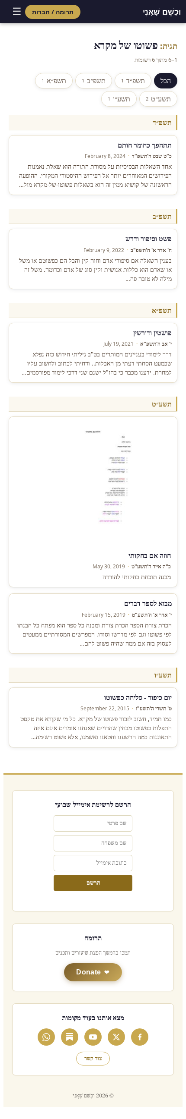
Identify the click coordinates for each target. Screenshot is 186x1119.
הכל (165, 80)
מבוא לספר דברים (148, 603)
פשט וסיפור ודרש (148, 238)
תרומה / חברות (53, 12)
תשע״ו (119, 99)
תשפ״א (54, 80)
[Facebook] (139, 1037)
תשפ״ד (133, 80)
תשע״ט (158, 99)
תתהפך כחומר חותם (145, 145)
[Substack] (69, 1037)
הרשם (93, 883)
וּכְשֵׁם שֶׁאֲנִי (162, 11)
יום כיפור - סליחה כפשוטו (138, 697)
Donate (88, 972)
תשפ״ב (94, 80)
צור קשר (93, 1058)
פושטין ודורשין (152, 332)
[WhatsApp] (46, 1037)
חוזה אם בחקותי (149, 555)
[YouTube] (93, 1037)
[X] (116, 1037)
